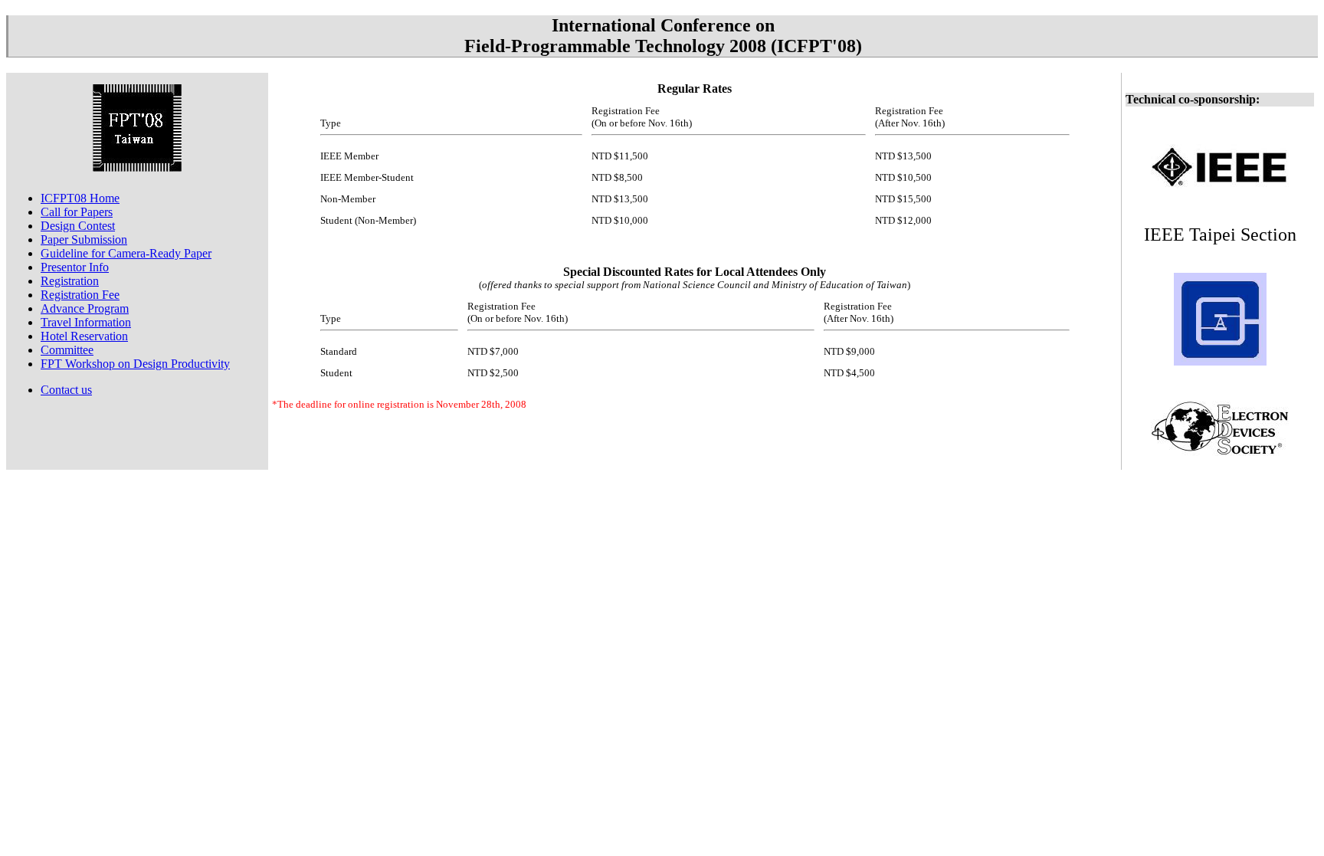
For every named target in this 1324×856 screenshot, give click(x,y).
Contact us (66, 389)
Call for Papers (77, 211)
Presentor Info (75, 267)
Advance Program (85, 308)
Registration (70, 280)
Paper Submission (84, 239)
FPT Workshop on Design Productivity (135, 363)
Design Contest (78, 225)
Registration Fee (80, 294)
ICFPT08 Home (80, 198)
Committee (67, 349)
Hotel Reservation (84, 336)
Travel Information (86, 322)
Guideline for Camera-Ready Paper (126, 253)
